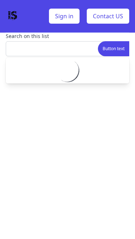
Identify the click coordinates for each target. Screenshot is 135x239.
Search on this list (27, 36)
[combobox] (67, 48)
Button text (114, 49)
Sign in (64, 16)
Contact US (108, 16)
